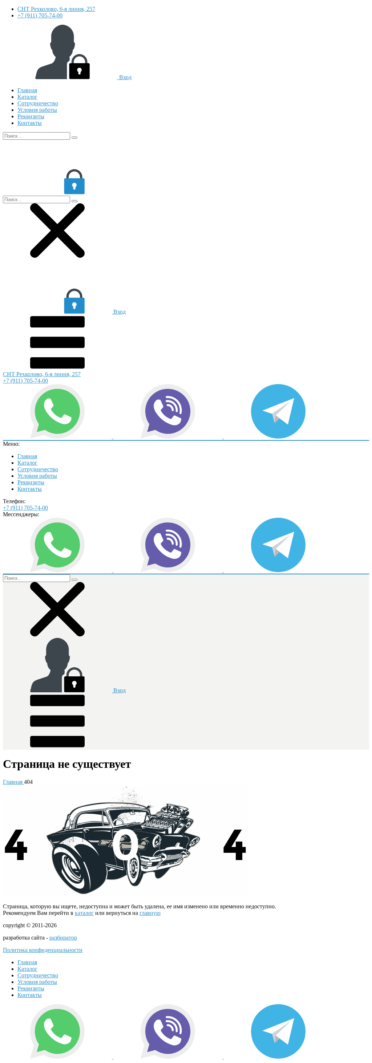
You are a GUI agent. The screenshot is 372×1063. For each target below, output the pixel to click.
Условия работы (37, 110)
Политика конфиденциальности (42, 950)
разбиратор (63, 937)
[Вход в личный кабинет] (57, 192)
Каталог (27, 97)
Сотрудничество (37, 103)
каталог (84, 913)
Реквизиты (30, 116)
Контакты (29, 123)
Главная (27, 90)
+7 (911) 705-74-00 (39, 15)
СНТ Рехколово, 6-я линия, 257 (56, 9)
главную (150, 913)
